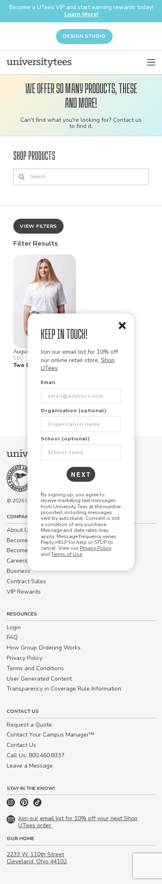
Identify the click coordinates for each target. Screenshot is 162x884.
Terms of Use (66, 554)
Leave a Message (30, 766)
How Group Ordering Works (44, 648)
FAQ (12, 637)
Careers (17, 561)
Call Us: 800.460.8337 (35, 755)
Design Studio (84, 36)
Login (14, 627)
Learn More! (81, 14)
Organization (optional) (74, 410)
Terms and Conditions (35, 668)
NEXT (81, 474)
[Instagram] (12, 805)
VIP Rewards (24, 592)
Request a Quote (29, 725)
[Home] (39, 63)
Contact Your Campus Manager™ (50, 735)
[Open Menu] (151, 62)
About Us (19, 530)
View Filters (38, 226)
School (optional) (65, 438)
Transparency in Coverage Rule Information (64, 689)
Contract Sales (26, 581)
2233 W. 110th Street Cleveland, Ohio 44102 (37, 857)
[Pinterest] (25, 805)
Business (18, 571)
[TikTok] (37, 805)
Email (48, 382)
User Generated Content (39, 679)
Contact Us (21, 745)
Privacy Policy (95, 548)
